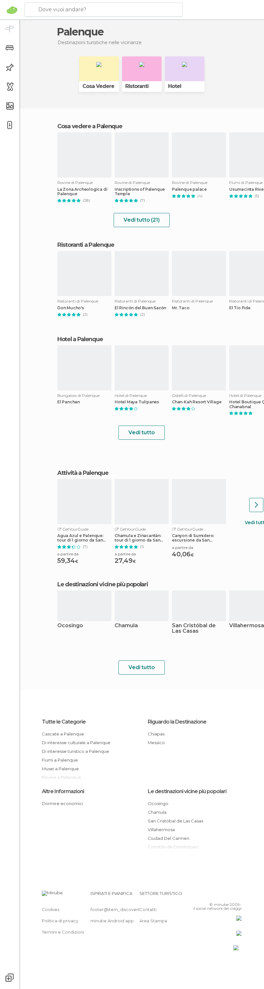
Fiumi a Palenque (60, 760)
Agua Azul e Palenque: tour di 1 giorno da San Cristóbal (80, 538)
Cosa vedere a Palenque (89, 126)
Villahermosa (161, 829)
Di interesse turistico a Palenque (75, 751)
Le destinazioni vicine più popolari (102, 584)
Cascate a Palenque (63, 733)
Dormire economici (62, 803)
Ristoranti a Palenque (85, 244)
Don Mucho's (70, 308)
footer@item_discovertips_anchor (126, 909)
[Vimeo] (229, 895)
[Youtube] (237, 895)
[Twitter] (220, 895)
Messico (156, 742)
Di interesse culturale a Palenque (76, 742)
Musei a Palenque (60, 768)
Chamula (126, 626)
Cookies (50, 909)
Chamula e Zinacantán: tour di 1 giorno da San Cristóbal (138, 538)
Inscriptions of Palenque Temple (140, 191)
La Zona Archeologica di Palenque (82, 191)
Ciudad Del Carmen (168, 838)
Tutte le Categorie (64, 722)
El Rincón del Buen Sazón (140, 308)
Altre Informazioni (63, 791)
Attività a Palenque (82, 473)
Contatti (147, 909)
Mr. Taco (180, 308)
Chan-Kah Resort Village (196, 402)
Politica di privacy (60, 920)
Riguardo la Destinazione (177, 722)
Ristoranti (136, 86)
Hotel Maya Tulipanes (137, 402)
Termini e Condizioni (63, 932)
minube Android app (112, 920)
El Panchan (68, 402)
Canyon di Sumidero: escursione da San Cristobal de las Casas (194, 538)
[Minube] (12, 9)
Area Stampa (153, 920)
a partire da (68, 554)
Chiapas (156, 733)
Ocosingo (70, 626)
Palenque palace (189, 189)
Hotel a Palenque (80, 339)
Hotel (174, 86)
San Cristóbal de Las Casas (194, 628)
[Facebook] (212, 895)
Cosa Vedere (98, 86)
